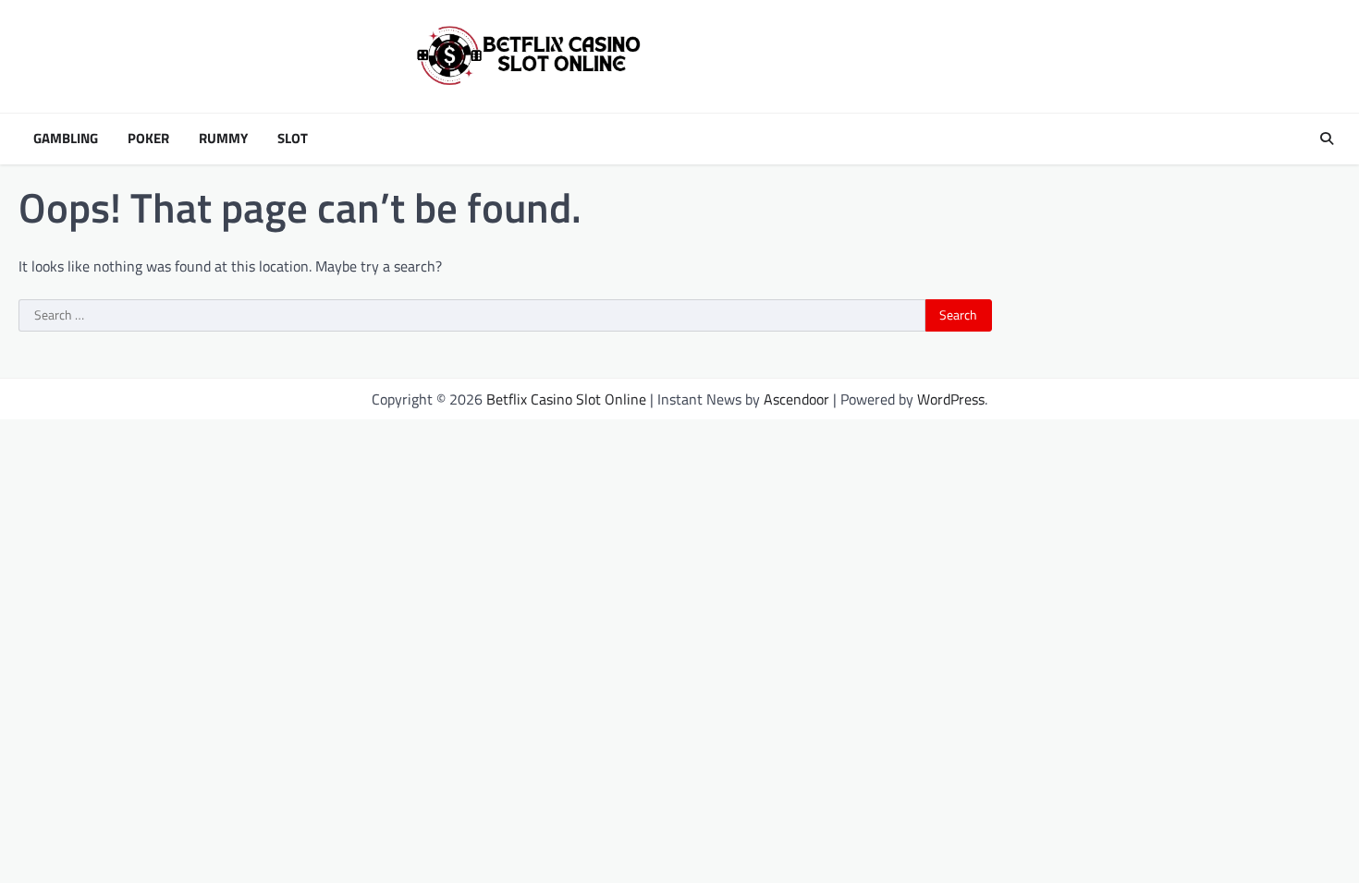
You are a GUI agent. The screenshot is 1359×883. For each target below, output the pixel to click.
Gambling (65, 138)
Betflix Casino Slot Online (566, 399)
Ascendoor (796, 399)
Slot (292, 138)
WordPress (951, 399)
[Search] (1327, 138)
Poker (148, 138)
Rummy (223, 138)
